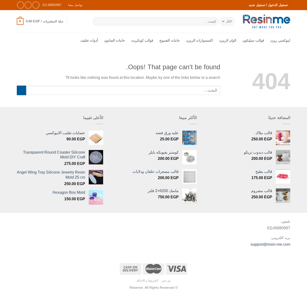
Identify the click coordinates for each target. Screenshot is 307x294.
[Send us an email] (20, 4)
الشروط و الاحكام (147, 280)
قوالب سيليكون (253, 40)
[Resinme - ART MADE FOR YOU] (266, 21)
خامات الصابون (114, 40)
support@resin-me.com (270, 244)
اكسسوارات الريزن (199, 40)
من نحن (166, 280)
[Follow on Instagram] (28, 4)
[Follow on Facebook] (35, 4)
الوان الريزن (227, 40)
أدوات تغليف (89, 40)
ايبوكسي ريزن (280, 40)
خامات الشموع (169, 40)
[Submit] (97, 21)
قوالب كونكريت (142, 40)
